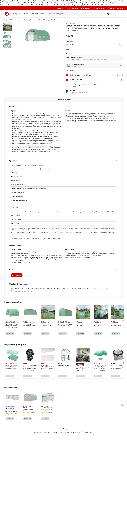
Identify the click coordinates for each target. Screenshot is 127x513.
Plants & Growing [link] (77, 432)
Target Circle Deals (48, 5)
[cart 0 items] (120, 14)
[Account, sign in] (111, 14)
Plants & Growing (44, 20)
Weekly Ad (57, 5)
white (72, 44)
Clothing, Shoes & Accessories (42, 1)
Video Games (58, 3)
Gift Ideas (88, 3)
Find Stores (109, 5)
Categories (16, 14)
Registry (89, 5)
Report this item (70, 70)
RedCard (95, 5)
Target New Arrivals (6, 1)
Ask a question (16, 275)
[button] (73, 33)
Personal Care (114, 1)
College (23, 1)
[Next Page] (120, 44)
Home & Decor (56, 1)
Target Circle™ (60, 8)
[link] (73, 33)
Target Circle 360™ (86, 8)
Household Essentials (96, 1)
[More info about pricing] (105, 36)
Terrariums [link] (46, 432)
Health (10, 3)
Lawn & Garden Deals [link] (57, 432)
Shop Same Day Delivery (79, 5)
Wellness (15, 3)
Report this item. (55, 238)
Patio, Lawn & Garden (77, 1)
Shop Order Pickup (66, 5)
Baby (104, 1)
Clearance (11, 5)
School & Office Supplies (25, 3)
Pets (7, 3)
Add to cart (69, 53)
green (67, 44)
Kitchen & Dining (66, 1)
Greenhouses (54, 20)
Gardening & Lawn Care (30, 20)
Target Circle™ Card (72, 8)
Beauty (108, 1)
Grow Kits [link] (67, 432)
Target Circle (102, 5)
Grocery (86, 1)
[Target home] (7, 14)
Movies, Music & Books (69, 3)
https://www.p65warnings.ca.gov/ (24, 291)
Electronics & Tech (48, 3)
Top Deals (39, 5)
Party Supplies (80, 3)
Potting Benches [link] (89, 432)
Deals (6, 5)
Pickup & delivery (38, 14)
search (102, 14)
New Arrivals (18, 5)
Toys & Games (37, 3)
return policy (72, 257)
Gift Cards (94, 3)
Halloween (29, 1)
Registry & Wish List (99, 8)
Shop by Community (104, 3)
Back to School (16, 1)
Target (6, 20)
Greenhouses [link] (37, 432)
